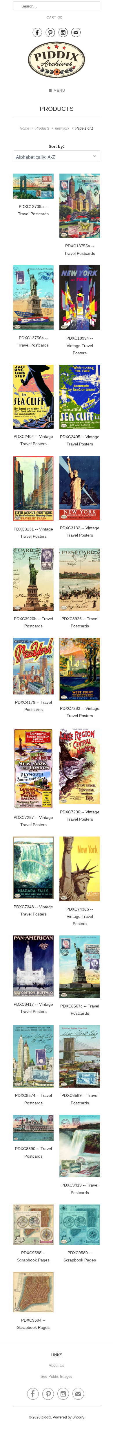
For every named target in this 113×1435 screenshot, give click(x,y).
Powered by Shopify (68, 1417)
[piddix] (56, 61)
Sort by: (56, 146)
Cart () (55, 17)
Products (57, 108)
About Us (56, 1365)
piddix (46, 1417)
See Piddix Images (56, 1376)
